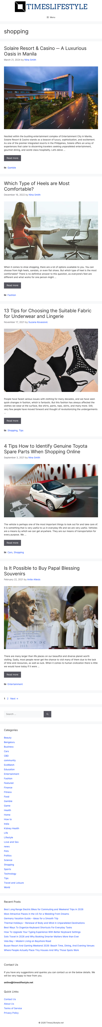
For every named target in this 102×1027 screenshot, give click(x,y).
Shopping (13, 430)
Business (9, 746)
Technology (10, 873)
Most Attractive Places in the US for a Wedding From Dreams (36, 914)
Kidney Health (11, 828)
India (6, 824)
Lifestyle (8, 837)
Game (7, 805)
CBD (6, 755)
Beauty (7, 737)
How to (8, 819)
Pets (6, 851)
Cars (10, 552)
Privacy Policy (11, 1013)
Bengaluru (9, 742)
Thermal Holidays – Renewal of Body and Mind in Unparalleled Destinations (44, 923)
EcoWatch (9, 765)
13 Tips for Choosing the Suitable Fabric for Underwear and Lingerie (48, 313)
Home (7, 814)
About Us (9, 1003)
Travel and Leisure (14, 882)
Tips (21, 430)
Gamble (12, 167)
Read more (12, 158)
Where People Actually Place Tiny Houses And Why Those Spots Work (41, 950)
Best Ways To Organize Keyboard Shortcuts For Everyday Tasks (38, 927)
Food (6, 796)
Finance (8, 787)
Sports (7, 869)
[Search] (47, 714)
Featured (9, 783)
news (7, 846)
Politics (8, 855)
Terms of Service (13, 1008)
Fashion (12, 295)
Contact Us (10, 999)
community (10, 760)
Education (9, 769)
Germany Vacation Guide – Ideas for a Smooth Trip (31, 918)
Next (14, 698)
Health (7, 810)
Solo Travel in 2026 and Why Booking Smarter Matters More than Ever (41, 936)
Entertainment (15, 684)
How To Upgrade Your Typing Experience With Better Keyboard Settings (42, 932)
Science (8, 860)
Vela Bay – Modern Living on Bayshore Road (27, 941)
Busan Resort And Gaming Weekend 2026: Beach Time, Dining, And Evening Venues (49, 945)
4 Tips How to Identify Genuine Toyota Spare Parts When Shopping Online (45, 448)
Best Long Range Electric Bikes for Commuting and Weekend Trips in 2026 (43, 909)
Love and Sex (11, 842)
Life (6, 833)
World (7, 887)
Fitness (8, 792)
